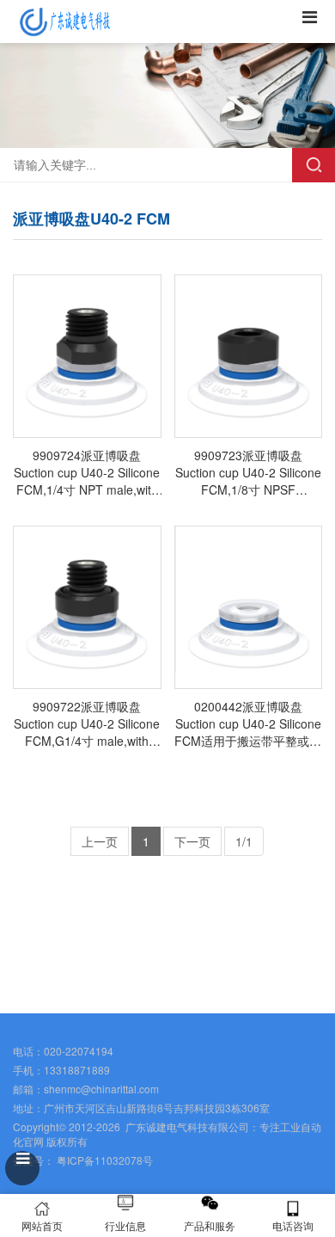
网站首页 (42, 1225)
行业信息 (125, 1225)
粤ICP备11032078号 (103, 1160)
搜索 (313, 165)
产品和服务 (209, 1225)
